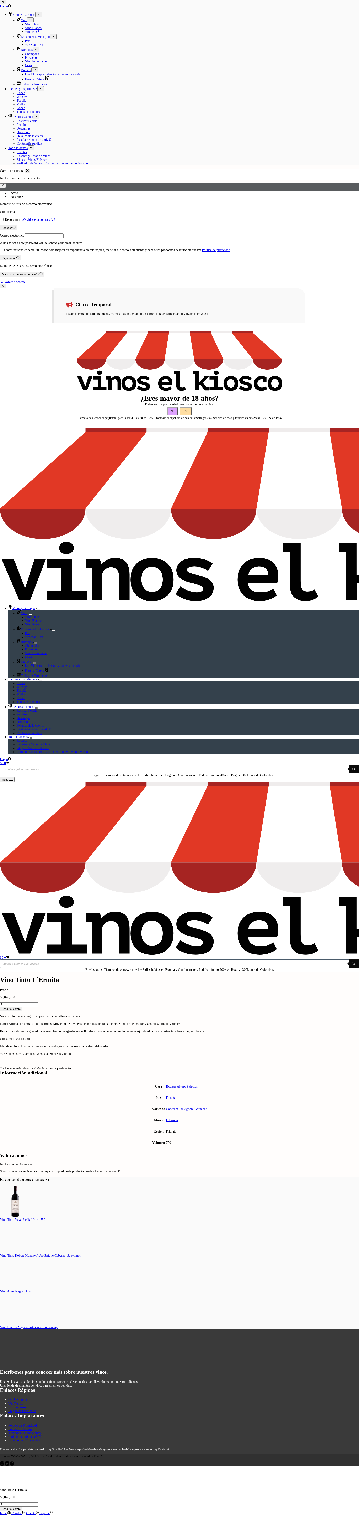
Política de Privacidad (22, 1425)
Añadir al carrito (11, 1008)
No (172, 411)
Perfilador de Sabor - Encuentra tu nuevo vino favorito (52, 752)
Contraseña (7, 211)
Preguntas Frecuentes (22, 1411)
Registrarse (15, 196)
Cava (28, 657)
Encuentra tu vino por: (35, 629)
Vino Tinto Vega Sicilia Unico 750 (22, 1219)
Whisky (22, 687)
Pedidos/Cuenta (22, 707)
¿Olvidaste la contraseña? (38, 219)
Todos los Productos (34, 675)
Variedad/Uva (34, 637)
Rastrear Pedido (27, 710)
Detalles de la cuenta (30, 725)
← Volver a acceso (12, 282)
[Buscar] (354, 769)
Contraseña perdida (29, 733)
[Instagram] (2, 1464)
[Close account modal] (3, 185)
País (27, 633)
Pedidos (22, 714)
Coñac (21, 698)
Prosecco (31, 649)
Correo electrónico (12, 235)
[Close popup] (3, 286)
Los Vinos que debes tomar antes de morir (52, 665)
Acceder (7, 227)
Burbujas (27, 642)
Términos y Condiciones (24, 1433)
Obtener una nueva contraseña (20, 274)
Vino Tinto (32, 617)
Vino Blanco (33, 620)
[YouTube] (7, 1464)
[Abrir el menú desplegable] (38, 609)
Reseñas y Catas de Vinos (33, 744)
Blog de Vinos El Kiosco (33, 748)
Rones (21, 683)
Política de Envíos (20, 1429)
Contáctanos (17, 1407)
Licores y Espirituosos (22, 679)
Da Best (26, 662)
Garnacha (200, 1109)
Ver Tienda (15, 1403)
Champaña (32, 645)
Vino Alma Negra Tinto (15, 1291)
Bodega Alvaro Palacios (182, 1086)
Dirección (23, 722)
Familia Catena (35, 670)
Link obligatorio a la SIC (24, 1436)
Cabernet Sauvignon (179, 1109)
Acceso (13, 193)
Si (185, 411)
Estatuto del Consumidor (24, 1440)
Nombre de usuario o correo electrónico (26, 204)
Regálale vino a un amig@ (34, 729)
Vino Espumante (36, 653)
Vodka (21, 694)
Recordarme (13, 219)
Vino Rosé (32, 624)
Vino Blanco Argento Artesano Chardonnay (29, 1327)
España (171, 1097)
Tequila (21, 690)
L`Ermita (172, 1120)
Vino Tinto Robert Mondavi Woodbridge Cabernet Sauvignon (40, 1255)
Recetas (22, 740)
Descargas (23, 718)
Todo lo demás (18, 737)
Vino (24, 613)
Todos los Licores (28, 702)
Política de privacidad (216, 250)
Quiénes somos (18, 1400)
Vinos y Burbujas (23, 608)
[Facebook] (12, 1464)
